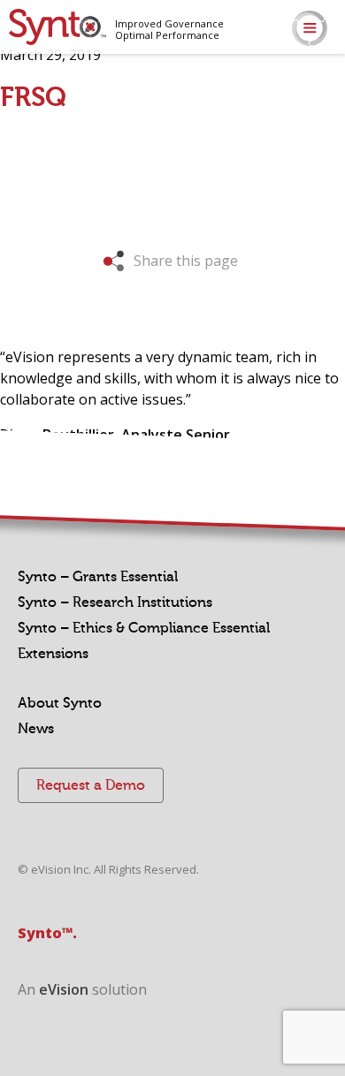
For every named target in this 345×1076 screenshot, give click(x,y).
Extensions (53, 654)
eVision (63, 989)
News (36, 729)
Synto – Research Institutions (115, 602)
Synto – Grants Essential (98, 577)
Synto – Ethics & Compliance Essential (144, 628)
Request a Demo (90, 785)
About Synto (60, 703)
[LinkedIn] (334, 91)
